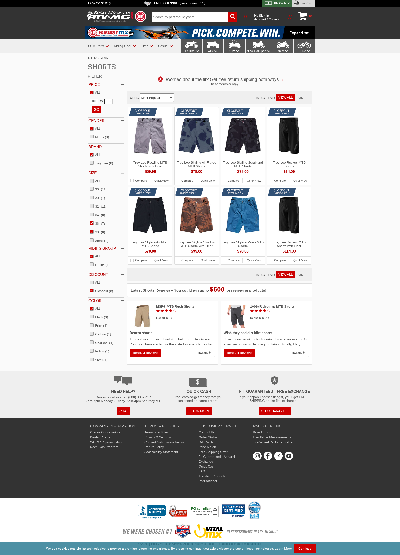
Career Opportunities (105, 432)
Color (95, 301)
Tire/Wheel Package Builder (273, 442)
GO (96, 110)
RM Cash (280, 3)
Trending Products (212, 476)
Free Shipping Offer (213, 452)
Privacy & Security (157, 437)
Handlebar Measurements (272, 437)
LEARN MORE (199, 411)
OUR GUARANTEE (275, 411)
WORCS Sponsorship (106, 442)
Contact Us (207, 432)
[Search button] (232, 17)
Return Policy (154, 447)
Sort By (135, 98)
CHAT (123, 411)
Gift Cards (206, 442)
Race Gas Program (104, 447)
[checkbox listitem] (95, 93)
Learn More (283, 548)
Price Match (207, 447)
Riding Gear (98, 58)
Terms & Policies (156, 432)
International (208, 481)
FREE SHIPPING (179, 3)
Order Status (208, 437)
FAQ (202, 471)
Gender (96, 121)
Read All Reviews (145, 353)
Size (92, 173)
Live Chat (306, 3)
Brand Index (262, 432)
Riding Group (102, 248)
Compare (141, 180)
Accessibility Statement (161, 452)
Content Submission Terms (164, 442)
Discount (98, 275)
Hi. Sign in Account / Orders (266, 17)
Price (94, 85)
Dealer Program (101, 437)
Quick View (161, 180)
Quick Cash (207, 466)
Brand (95, 147)
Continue (305, 548)
